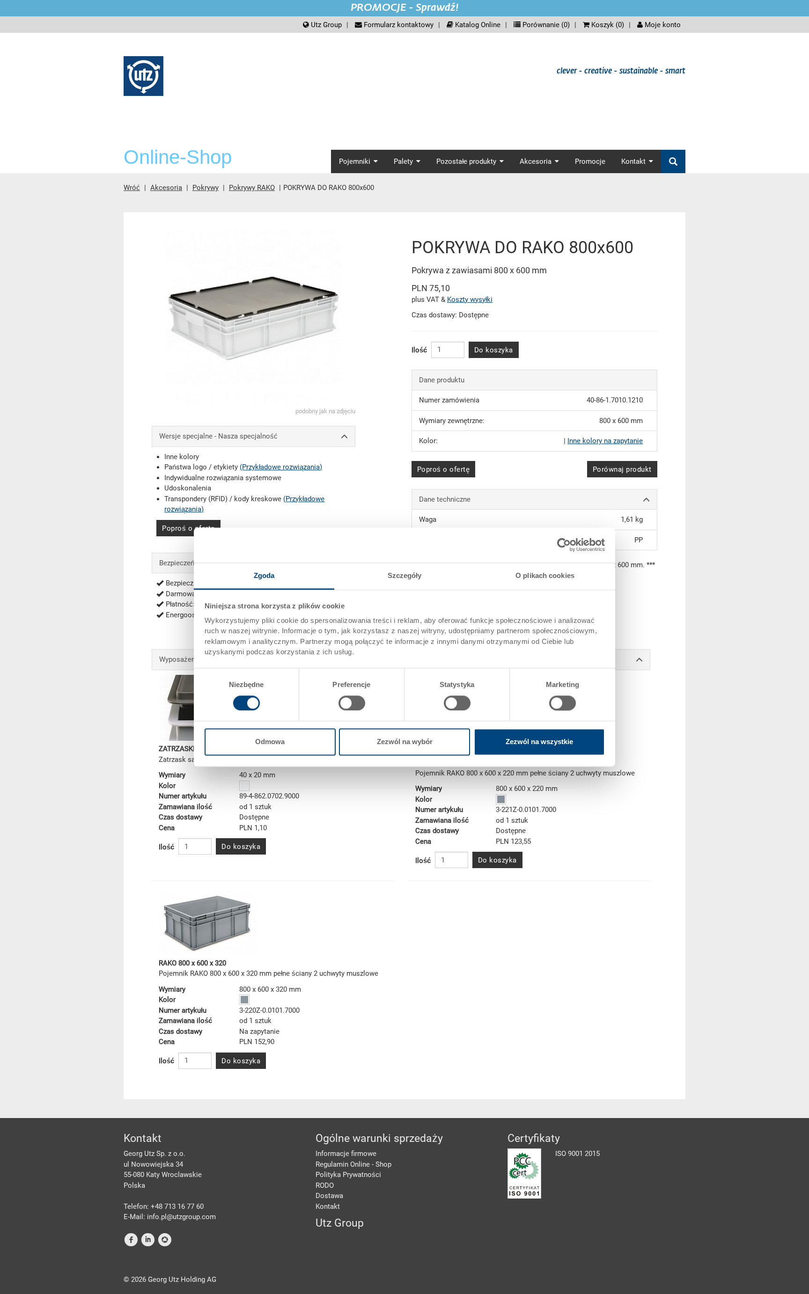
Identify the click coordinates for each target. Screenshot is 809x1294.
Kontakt (328, 1206)
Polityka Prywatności (348, 1174)
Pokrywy (205, 187)
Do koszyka (493, 350)
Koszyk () (606, 25)
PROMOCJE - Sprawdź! (405, 8)
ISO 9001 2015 (577, 1153)
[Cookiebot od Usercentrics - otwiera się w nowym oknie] (564, 545)
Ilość (419, 350)
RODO (325, 1185)
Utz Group (325, 25)
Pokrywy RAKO (252, 187)
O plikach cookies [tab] (544, 575)
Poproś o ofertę (188, 528)
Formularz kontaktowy (398, 25)
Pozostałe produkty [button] (466, 161)
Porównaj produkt (622, 469)
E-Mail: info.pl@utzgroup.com (170, 1217)
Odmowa (270, 742)
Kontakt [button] (633, 161)
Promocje (590, 161)
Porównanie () (545, 25)
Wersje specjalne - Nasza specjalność (218, 436)
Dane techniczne (445, 499)
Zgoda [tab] (264, 575)
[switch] (351, 702)
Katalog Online (476, 25)
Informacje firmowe (346, 1153)
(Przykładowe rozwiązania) (281, 467)
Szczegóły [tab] (405, 575)
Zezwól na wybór (405, 742)
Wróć (132, 187)
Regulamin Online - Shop (353, 1164)
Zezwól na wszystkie (539, 742)
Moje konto (662, 25)
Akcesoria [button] (536, 161)
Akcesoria (166, 187)
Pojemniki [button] (354, 161)
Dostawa (329, 1196)
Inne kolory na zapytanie (605, 441)
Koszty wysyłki (470, 299)
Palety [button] (403, 161)
